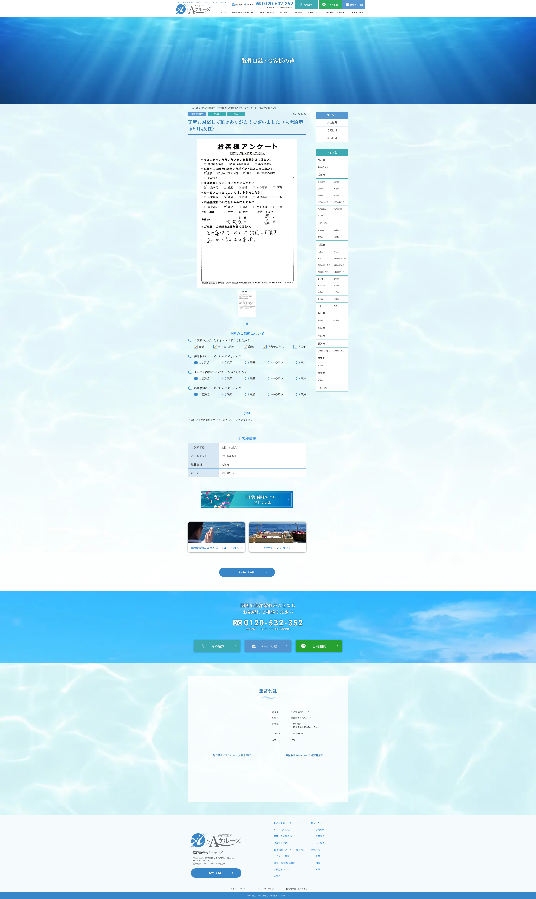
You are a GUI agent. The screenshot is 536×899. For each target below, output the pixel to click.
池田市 (336, 292)
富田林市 (321, 278)
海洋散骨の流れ (314, 12)
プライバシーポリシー (238, 888)
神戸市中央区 (323, 202)
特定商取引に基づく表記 (297, 888)
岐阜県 (321, 327)
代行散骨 (332, 138)
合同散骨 (332, 130)
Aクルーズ (285, 895)
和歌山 (318, 862)
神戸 (317, 869)
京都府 (321, 160)
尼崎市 (320, 188)
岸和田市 (337, 278)
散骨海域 (298, 12)
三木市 (336, 182)
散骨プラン (284, 12)
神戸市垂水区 (338, 202)
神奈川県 (323, 387)
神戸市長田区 (323, 208)
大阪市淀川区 (338, 272)
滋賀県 (321, 373)
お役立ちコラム (281, 869)
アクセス (249, 4)
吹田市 (336, 251)
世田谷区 (321, 365)
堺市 (236, 113)
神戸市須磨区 (338, 208)
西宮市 (320, 215)
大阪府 (217, 113)
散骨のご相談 (356, 4)
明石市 (336, 188)
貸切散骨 (332, 122)
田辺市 (320, 237)
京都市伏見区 (323, 167)
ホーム (223, 12)
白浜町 (336, 237)
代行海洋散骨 (197, 113)
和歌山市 (337, 230)
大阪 (317, 856)
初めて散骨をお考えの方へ (243, 12)
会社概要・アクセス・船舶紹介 (289, 849)
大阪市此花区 (323, 272)
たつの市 (321, 182)
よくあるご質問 (356, 12)
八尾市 (320, 251)
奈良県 (321, 313)
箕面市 (336, 298)
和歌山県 (323, 223)
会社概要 (238, 4)
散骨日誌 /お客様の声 (335, 12)
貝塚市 (320, 305)
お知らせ (278, 876)
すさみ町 (321, 230)
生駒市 (320, 320)
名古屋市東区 (338, 350)
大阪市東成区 (338, 265)
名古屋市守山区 (324, 350)
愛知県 (321, 343)
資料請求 (308, 4)
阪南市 (336, 305)
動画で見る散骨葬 (283, 836)
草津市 (320, 380)
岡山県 (321, 335)
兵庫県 (321, 174)
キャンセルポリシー (267, 888)
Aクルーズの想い (267, 12)
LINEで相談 (332, 4)
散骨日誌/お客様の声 (284, 862)
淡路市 (320, 195)
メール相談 (268, 646)
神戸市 (336, 195)
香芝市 (336, 320)
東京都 (321, 358)
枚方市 (336, 285)
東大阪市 (321, 285)
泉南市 (320, 298)
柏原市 (320, 292)
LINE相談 (319, 646)
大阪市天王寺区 (339, 258)
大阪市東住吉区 (324, 265)
